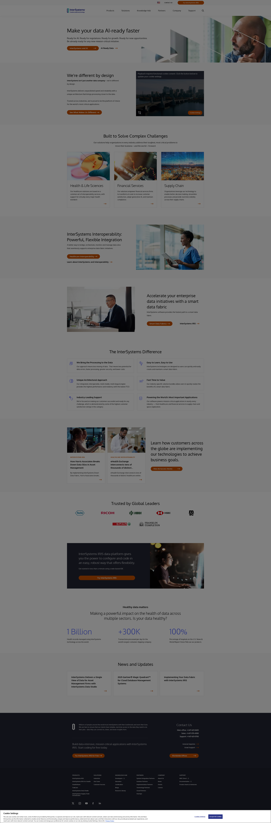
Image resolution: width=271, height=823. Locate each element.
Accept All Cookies (215, 816)
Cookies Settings (199, 816)
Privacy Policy (109, 821)
